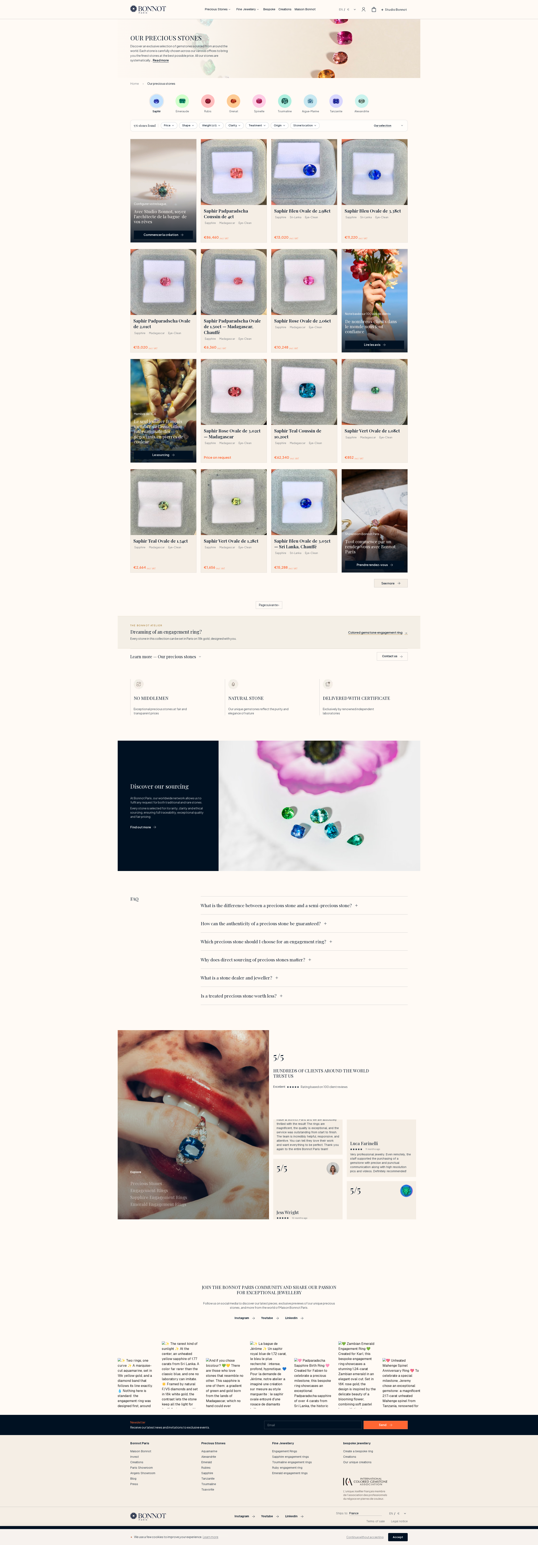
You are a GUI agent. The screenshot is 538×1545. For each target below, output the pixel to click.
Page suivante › (269, 605)
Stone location (303, 125)
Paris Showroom (141, 1468)
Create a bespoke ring (358, 1451)
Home (134, 83)
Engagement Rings (149, 1190)
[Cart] (374, 9)
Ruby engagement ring (287, 1468)
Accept (398, 1537)
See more (387, 583)
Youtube (267, 1318)
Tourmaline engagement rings (292, 1462)
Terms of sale (375, 1521)
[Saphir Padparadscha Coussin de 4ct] (234, 172)
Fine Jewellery (246, 9)
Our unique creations (357, 1462)
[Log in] (364, 9)
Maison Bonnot (305, 9)
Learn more (210, 1537)
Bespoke (269, 9)
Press (134, 1484)
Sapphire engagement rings (290, 1457)
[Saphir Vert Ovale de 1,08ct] (374, 392)
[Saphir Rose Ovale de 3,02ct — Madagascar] (234, 392)
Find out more (140, 827)
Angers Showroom (142, 1473)
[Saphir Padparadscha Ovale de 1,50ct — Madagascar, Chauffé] (234, 282)
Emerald (206, 1462)
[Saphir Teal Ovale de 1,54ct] (163, 502)
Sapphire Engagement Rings (158, 1197)
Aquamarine (209, 1451)
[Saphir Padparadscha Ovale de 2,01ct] (163, 282)
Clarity (232, 125)
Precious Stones (216, 9)
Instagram (242, 1318)
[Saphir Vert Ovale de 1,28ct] (234, 502)
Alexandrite (208, 1457)
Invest (134, 1457)
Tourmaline (208, 1484)
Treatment (255, 125)
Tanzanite (208, 1478)
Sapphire (207, 1473)
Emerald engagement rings (290, 1473)
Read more (161, 60)
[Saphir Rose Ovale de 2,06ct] (304, 282)
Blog (133, 1478)
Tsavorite (207, 1489)
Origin (278, 125)
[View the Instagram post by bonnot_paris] (137, 1383)
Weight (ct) (209, 125)
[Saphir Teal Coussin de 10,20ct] (304, 392)
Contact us (389, 656)
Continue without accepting (365, 1537)
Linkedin (291, 1318)
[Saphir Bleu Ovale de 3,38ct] (374, 172)
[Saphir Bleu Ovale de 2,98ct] (304, 172)
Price (167, 125)
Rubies (206, 1468)
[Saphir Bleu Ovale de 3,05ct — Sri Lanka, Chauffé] (304, 502)
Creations (284, 9)
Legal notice (399, 1521)
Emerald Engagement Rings (158, 1204)
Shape (186, 125)
